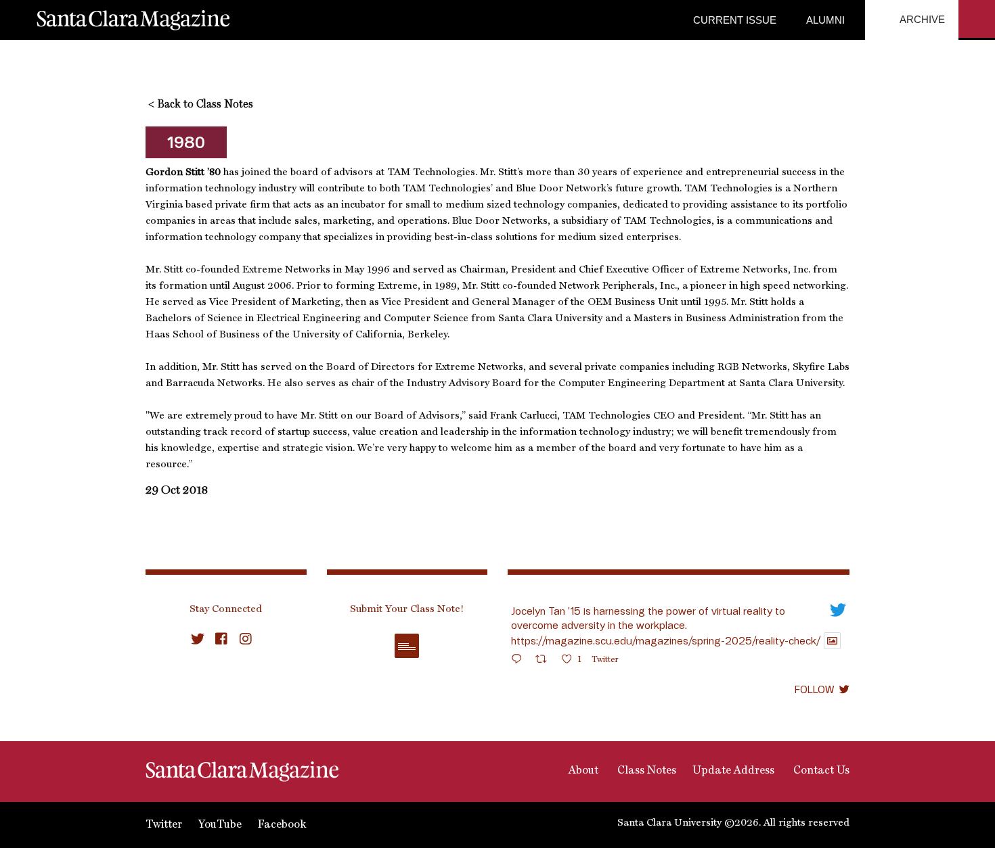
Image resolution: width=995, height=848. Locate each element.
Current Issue (734, 20)
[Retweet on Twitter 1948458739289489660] (545, 661)
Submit (407, 646)
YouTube (220, 825)
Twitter (164, 825)
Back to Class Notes (200, 104)
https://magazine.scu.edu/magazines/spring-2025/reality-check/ (665, 640)
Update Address (733, 770)
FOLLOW (814, 689)
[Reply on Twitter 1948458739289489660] (520, 661)
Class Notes (645, 770)
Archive (921, 19)
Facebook (282, 825)
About (582, 770)
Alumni (824, 20)
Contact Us (820, 770)
